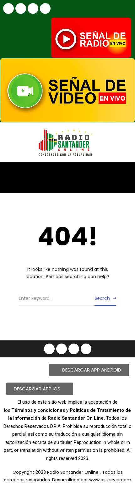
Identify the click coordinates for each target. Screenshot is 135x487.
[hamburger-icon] (125, 172)
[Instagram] (20, 8)
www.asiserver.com (110, 480)
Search (102, 298)
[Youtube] (33, 8)
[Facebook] (8, 8)
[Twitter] (45, 8)
